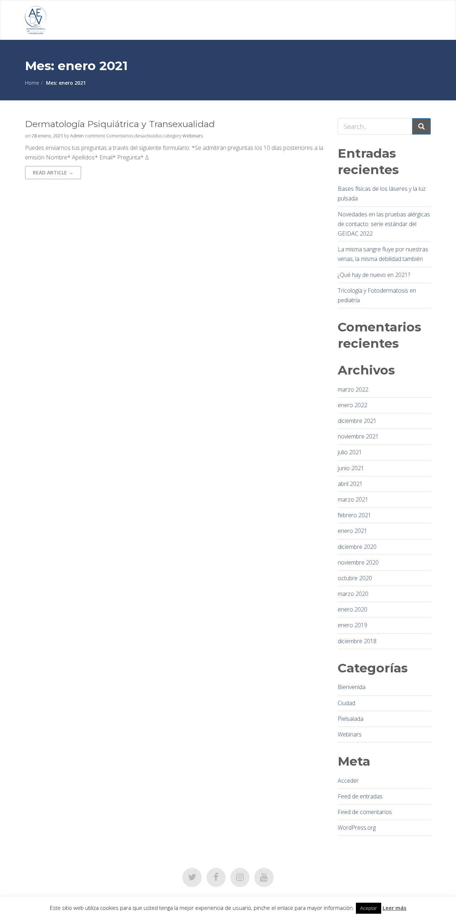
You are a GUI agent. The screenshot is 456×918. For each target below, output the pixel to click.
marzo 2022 (353, 389)
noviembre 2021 (358, 436)
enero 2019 (352, 625)
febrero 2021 (354, 515)
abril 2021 (350, 484)
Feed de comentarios (365, 812)
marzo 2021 (353, 499)
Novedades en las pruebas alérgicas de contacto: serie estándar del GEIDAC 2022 (384, 223)
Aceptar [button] (368, 908)
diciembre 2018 (357, 641)
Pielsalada (350, 719)
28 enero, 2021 (47, 135)
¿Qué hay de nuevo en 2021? (374, 275)
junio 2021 (351, 468)
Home (32, 82)
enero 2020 (352, 609)
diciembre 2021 (357, 421)
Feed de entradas (360, 796)
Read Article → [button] (53, 172)
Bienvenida (352, 687)
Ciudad (346, 703)
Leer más (394, 907)
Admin (77, 135)
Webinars (192, 135)
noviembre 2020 (358, 562)
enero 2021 (352, 531)
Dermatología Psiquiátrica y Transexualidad (120, 124)
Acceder (348, 781)
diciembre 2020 (357, 547)
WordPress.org (357, 828)
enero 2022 (352, 405)
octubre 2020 (355, 578)
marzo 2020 (353, 594)
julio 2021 (350, 452)
